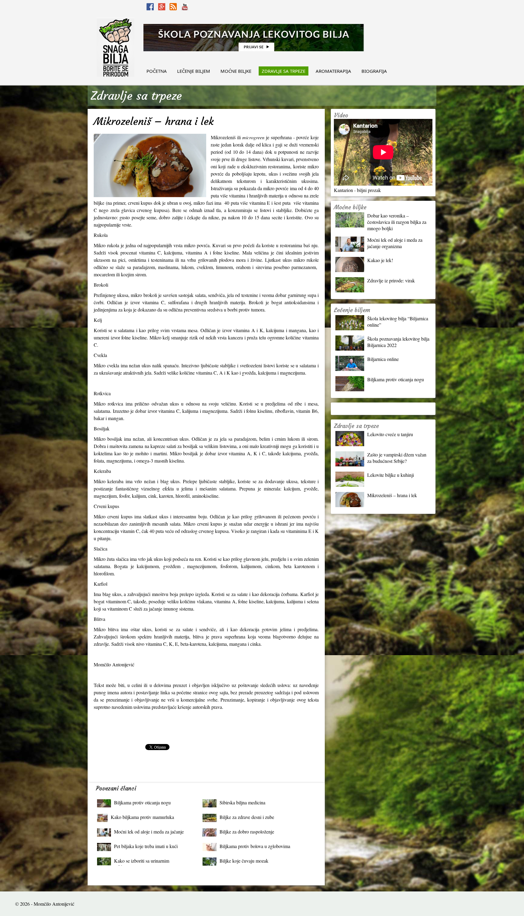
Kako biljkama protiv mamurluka (142, 817)
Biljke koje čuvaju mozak (244, 860)
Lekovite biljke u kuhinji (390, 475)
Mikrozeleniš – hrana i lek (392, 495)
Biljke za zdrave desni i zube (247, 817)
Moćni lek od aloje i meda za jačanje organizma (149, 833)
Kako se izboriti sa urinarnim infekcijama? (141, 862)
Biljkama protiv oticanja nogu (142, 802)
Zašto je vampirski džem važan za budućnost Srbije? (396, 457)
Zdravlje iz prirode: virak (391, 280)
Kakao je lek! (380, 260)
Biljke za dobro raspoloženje (247, 831)
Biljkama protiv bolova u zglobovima (255, 846)
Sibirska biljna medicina (242, 802)
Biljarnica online (383, 359)
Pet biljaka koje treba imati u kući (146, 846)
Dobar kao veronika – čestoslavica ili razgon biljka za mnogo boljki (396, 221)
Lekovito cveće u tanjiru (390, 434)
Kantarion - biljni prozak (357, 190)
